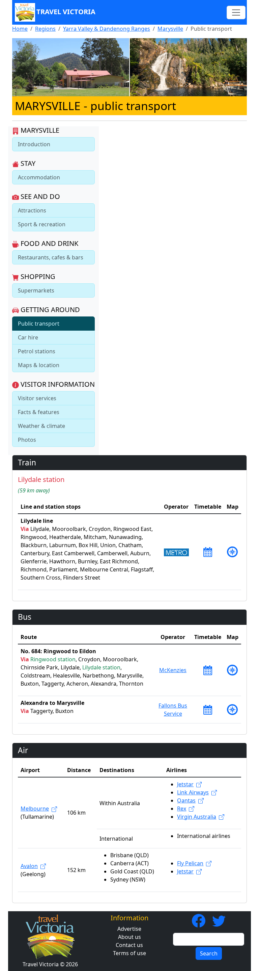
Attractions (32, 210)
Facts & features (38, 412)
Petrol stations (36, 351)
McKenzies (172, 670)
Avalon (29, 866)
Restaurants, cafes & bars (50, 257)
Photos (27, 439)
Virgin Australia (196, 816)
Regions (45, 28)
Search (209, 953)
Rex (181, 808)
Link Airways (193, 792)
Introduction (34, 144)
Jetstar (185, 784)
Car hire (28, 337)
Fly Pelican (190, 863)
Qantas (186, 800)
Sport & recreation (41, 224)
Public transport (38, 323)
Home (20, 28)
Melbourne (35, 808)
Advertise (129, 928)
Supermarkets (36, 290)
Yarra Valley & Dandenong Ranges (106, 28)
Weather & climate (41, 426)
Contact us (129, 945)
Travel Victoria (65, 11)
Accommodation (39, 177)
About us (129, 937)
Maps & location (38, 365)
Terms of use (129, 953)
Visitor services (37, 398)
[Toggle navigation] (236, 12)
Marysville (170, 28)
